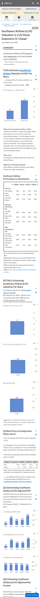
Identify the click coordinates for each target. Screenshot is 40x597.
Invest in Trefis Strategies (11, 9)
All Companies (6, 24)
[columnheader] (9, 184)
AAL (14, 270)
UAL (17, 270)
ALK (24, 270)
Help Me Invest (31, 9)
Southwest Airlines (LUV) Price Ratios (18, 481)
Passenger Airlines (26, 24)
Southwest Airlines (9, 26)
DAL (11, 270)
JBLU (20, 270)
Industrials (15, 24)
